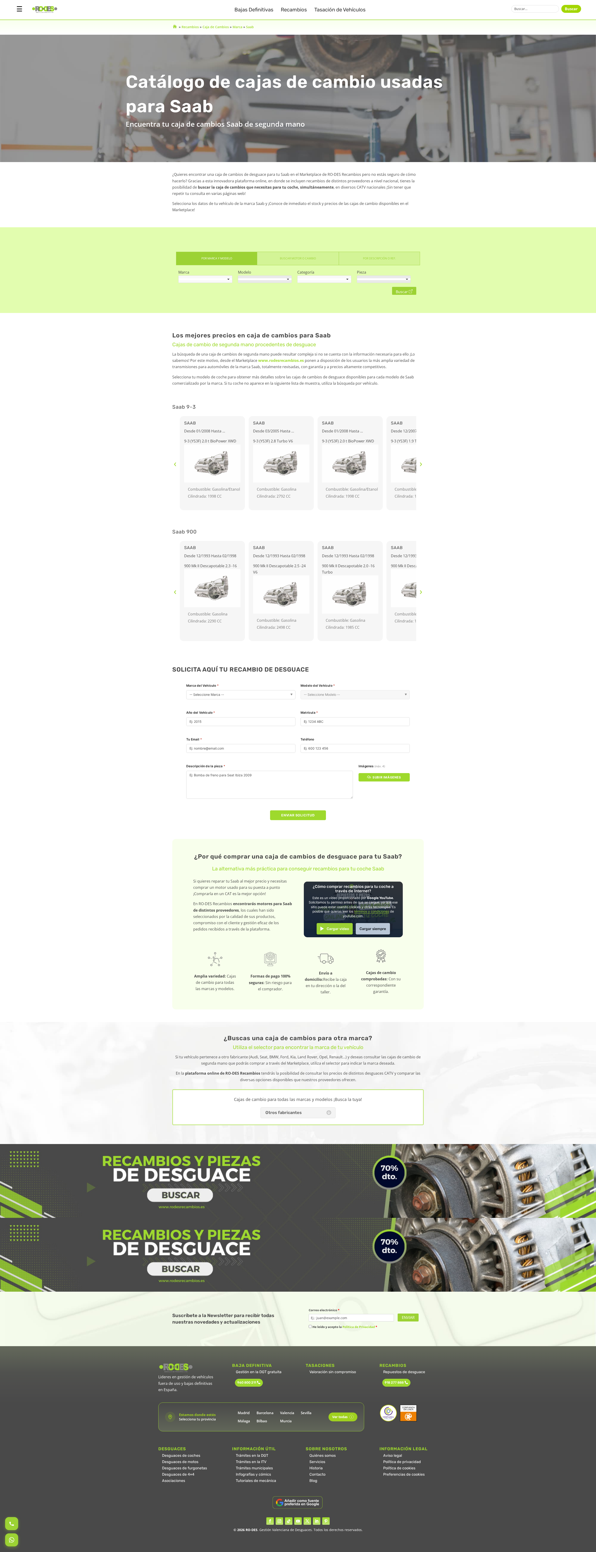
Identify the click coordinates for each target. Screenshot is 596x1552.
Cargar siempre (372, 929)
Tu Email (194, 739)
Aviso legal (392, 1455)
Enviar (408, 1317)
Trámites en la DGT (252, 1455)
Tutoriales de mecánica (256, 1480)
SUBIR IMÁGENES (386, 777)
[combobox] (205, 279)
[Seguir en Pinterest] (326, 1521)
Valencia (287, 1412)
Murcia (286, 1421)
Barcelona (265, 1412)
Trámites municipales (254, 1468)
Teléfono (307, 739)
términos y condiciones (371, 911)
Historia (316, 1468)
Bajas (253, 10)
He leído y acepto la (344, 1327)
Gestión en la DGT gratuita (258, 1372)
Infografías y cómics (253, 1474)
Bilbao (262, 1421)
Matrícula (309, 712)
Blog (313, 1480)
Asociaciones (173, 1480)
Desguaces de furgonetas (184, 1468)
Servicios (317, 1462)
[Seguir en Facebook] (270, 1521)
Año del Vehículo (200, 712)
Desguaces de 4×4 (178, 1474)
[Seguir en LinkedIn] (316, 1521)
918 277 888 (394, 1383)
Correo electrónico (324, 1310)
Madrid (244, 1412)
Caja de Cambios (216, 27)
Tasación (340, 10)
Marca (237, 27)
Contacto (317, 1474)
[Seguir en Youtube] (298, 1521)
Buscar (571, 8)
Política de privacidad (402, 1462)
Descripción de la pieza (205, 766)
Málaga (244, 1421)
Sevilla (306, 1412)
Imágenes (372, 766)
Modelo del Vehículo (318, 685)
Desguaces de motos (180, 1462)
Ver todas (342, 1417)
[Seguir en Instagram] (279, 1521)
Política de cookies (399, 1468)
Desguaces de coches (181, 1455)
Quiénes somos (322, 1455)
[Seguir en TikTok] (288, 1521)
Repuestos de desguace (404, 1372)
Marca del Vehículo (202, 685)
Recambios (294, 10)
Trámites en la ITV (251, 1462)
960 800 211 (246, 1383)
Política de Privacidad (358, 1327)
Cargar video (338, 929)
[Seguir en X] (307, 1521)
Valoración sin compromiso (332, 1372)
